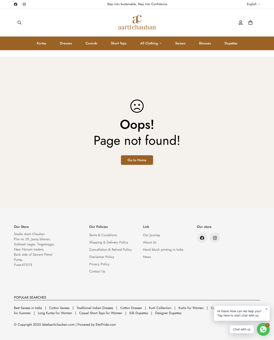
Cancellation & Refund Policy (110, 249)
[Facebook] (15, 4)
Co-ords (91, 43)
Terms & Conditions (103, 235)
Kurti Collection (160, 307)
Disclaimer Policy (101, 257)
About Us (149, 242)
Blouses (205, 43)
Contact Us (97, 271)
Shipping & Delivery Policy (108, 242)
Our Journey (151, 235)
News (147, 257)
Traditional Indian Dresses (95, 307)
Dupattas (231, 43)
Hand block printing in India (163, 249)
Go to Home (137, 160)
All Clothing (149, 43)
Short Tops (119, 43)
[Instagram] (24, 4)
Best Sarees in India (28, 307)
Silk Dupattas (138, 313)
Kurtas (41, 43)
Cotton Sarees (59, 307)
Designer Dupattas (168, 313)
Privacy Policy (99, 264)
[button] (250, 23)
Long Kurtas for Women (55, 313)
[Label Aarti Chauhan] (137, 22)
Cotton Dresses (131, 307)
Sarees (180, 43)
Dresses (66, 43)
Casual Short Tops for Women (100, 313)
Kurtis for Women (191, 307)
